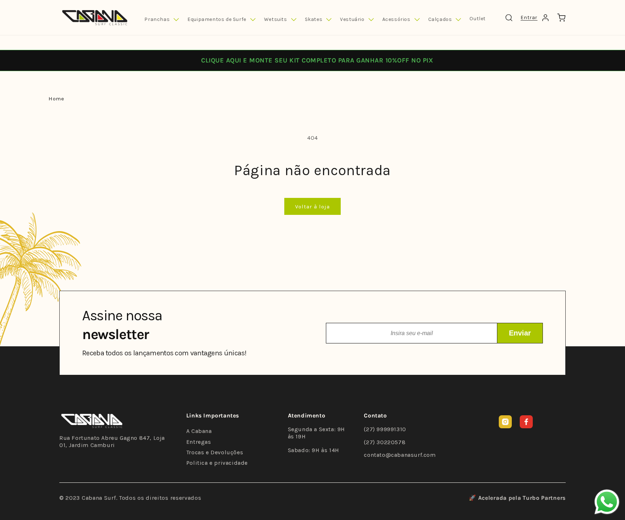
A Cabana (199, 431)
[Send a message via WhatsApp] (606, 502)
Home (56, 98)
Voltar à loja (312, 206)
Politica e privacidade (217, 462)
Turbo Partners (544, 497)
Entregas (198, 441)
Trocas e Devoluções (214, 452)
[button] (161, 19)
